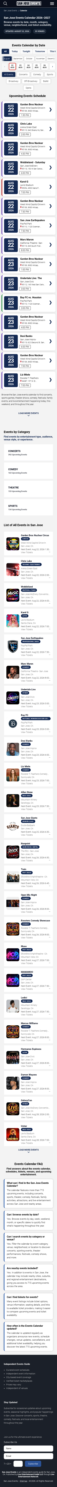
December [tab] (52, 59)
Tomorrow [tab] (40, 51)
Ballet (45, 81)
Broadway (13, 81)
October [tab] (29, 59)
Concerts (23, 74)
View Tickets (50, 105)
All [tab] (5, 51)
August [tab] (7, 59)
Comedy (37, 74)
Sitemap (23, 1481)
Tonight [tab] (26, 51)
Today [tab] (15, 51)
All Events (8, 74)
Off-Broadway (30, 81)
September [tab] (18, 59)
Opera (28, 88)
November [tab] (40, 59)
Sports (50, 74)
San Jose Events (10, 11)
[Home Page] (29, 3)
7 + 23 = (7, 1464)
